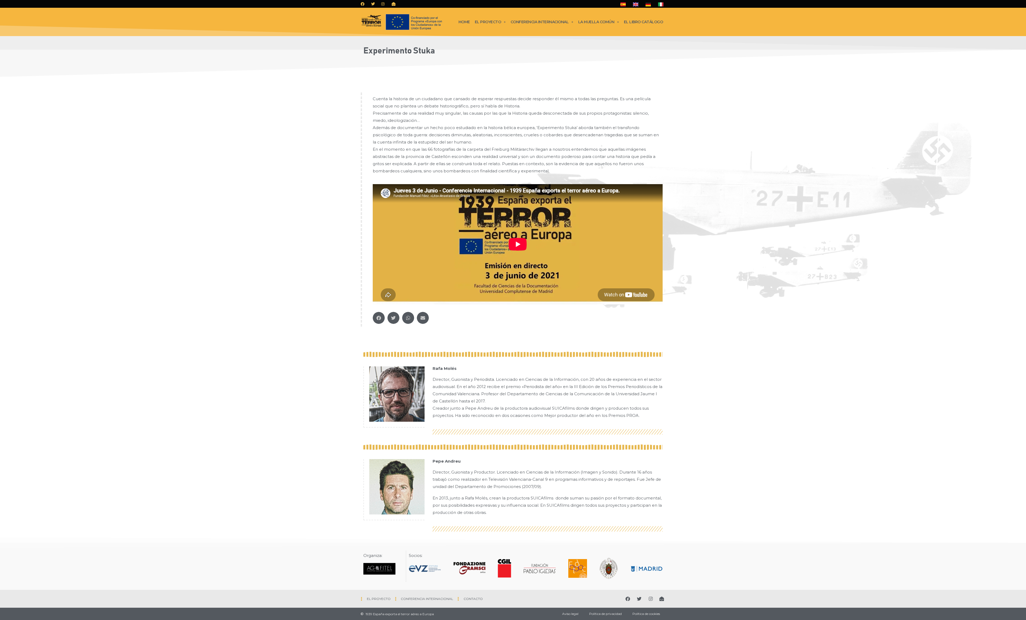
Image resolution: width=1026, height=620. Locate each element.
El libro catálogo (643, 22)
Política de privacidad (605, 614)
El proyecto (488, 22)
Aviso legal (570, 614)
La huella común (596, 22)
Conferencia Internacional (540, 22)
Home (464, 22)
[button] (379, 318)
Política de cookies (646, 614)
